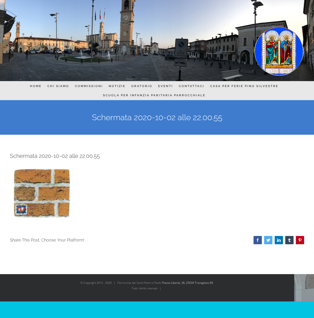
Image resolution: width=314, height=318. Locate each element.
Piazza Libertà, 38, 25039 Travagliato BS (187, 283)
